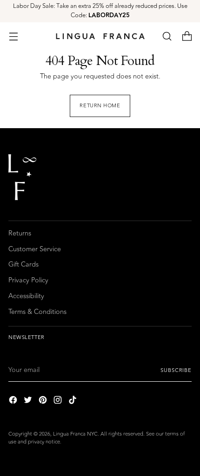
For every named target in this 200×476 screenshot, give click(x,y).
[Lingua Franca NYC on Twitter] (28, 401)
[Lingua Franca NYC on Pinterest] (43, 401)
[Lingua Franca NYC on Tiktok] (73, 401)
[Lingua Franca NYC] (100, 36)
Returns (19, 233)
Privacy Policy (28, 280)
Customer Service (34, 249)
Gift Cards (23, 264)
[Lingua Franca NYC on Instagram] (58, 401)
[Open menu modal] (13, 36)
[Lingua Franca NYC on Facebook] (14, 401)
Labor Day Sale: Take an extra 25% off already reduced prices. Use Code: (100, 10)
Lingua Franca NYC (75, 434)
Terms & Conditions (37, 311)
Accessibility (26, 296)
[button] (166, 36)
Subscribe (176, 370)
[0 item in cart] (186, 36)
